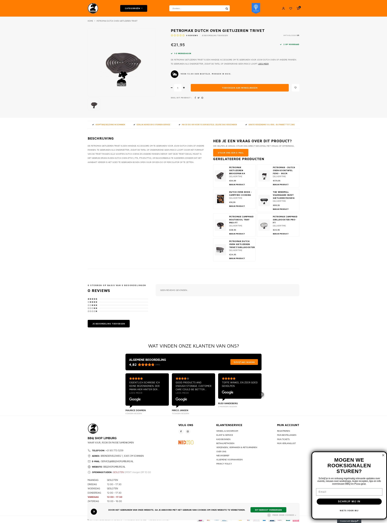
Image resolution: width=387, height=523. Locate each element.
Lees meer (263, 64)
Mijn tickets (283, 439)
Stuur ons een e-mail (231, 152)
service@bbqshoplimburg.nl (117, 461)
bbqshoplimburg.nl (114, 466)
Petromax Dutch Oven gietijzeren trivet (117, 21)
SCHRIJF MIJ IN (349, 501)
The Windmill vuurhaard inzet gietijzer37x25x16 (283, 195)
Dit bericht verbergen (268, 510)
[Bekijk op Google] (135, 399)
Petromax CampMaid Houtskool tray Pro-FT (241, 219)
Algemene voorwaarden (229, 459)
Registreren (283, 431)
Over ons (221, 451)
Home (90, 21)
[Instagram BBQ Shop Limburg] (187, 431)
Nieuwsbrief (222, 455)
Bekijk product (237, 184)
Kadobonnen (223, 439)
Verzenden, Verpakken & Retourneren (236, 447)
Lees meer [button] (135, 392)
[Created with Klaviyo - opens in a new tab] (349, 521)
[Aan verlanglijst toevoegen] (295, 88)
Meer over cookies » (284, 515)
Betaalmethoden (225, 443)
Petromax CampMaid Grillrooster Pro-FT (285, 219)
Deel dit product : (181, 98)
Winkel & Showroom (227, 431)
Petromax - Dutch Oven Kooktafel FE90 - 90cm (284, 170)
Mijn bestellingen (286, 435)
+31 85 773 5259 (114, 450)
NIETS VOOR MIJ (349, 511)
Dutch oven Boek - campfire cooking (240, 193)
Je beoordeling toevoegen (215, 35)
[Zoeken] (227, 8)
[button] (125, 394)
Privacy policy (224, 463)
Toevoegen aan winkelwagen (240, 88)
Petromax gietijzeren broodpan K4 (237, 170)
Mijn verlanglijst (286, 443)
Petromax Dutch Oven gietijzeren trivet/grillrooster (242, 244)
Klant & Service (224, 435)
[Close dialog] (383, 455)
